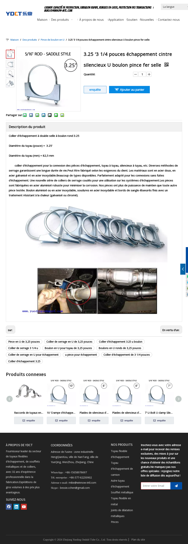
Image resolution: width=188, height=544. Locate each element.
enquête (95, 90)
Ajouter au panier (132, 90)
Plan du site (138, 539)
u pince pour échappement (81, 354)
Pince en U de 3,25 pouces (24, 341)
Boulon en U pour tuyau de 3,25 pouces (68, 348)
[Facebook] (9, 507)
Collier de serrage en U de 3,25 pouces (69, 341)
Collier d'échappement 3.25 (24, 361)
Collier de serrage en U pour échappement (33, 354)
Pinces (115, 522)
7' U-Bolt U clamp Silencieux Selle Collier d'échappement (159, 412)
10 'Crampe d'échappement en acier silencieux (61, 412)
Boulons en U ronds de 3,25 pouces (120, 348)
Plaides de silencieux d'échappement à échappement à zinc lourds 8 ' (94, 412)
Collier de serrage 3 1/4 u (23, 348)
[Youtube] (24, 507)
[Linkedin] (16, 507)
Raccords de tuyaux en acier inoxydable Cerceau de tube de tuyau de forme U (28, 412)
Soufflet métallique (122, 492)
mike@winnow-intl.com (58, 10)
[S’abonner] (176, 485)
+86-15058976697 (76, 472)
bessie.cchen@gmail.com (75, 487)
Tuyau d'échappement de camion (122, 468)
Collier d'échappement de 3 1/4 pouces (127, 354)
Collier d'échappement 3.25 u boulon (120, 341)
